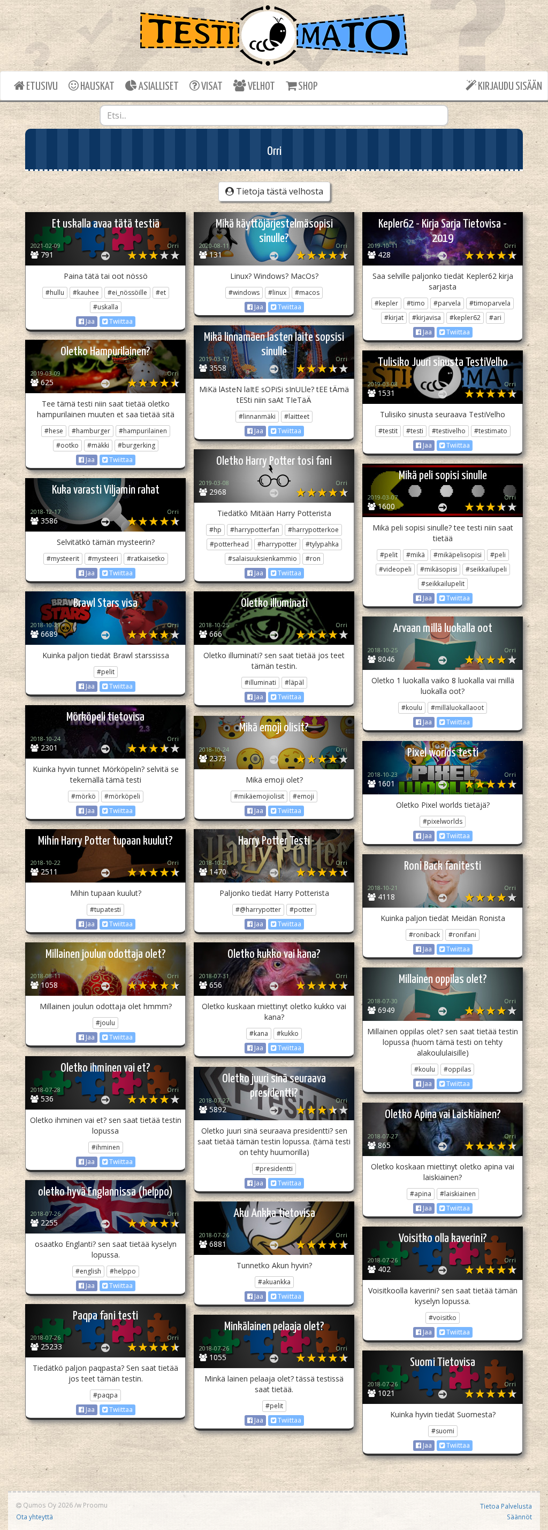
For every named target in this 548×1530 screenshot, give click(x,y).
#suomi (442, 1430)
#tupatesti (105, 909)
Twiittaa (120, 321)
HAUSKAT (97, 86)
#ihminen (106, 1147)
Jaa (89, 321)
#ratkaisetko (146, 558)
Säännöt (519, 1516)
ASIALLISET (158, 86)
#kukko (288, 1033)
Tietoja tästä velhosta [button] (278, 191)
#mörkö (83, 796)
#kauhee (86, 292)
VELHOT (260, 86)
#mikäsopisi (438, 569)
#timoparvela (490, 303)
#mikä (415, 554)
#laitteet (296, 416)
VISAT (211, 86)
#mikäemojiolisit (259, 796)
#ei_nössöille (127, 292)
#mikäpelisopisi (457, 554)
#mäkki (98, 445)
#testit (388, 430)
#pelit (389, 554)
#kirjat (394, 317)
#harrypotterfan (254, 529)
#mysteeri (103, 558)
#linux (277, 292)
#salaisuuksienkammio (262, 558)
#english (88, 1271)
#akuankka (274, 1281)
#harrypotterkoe (313, 529)
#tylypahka (322, 544)
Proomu (95, 1505)
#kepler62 (465, 317)
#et (161, 292)
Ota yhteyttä (34, 1516)
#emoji (303, 796)
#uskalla (105, 306)
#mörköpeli (122, 796)
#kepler (386, 303)
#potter (301, 909)
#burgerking (136, 445)
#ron (313, 558)
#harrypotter (277, 544)
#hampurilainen (143, 430)
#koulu (411, 707)
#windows (244, 292)
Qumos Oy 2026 (47, 1505)
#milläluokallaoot (457, 707)
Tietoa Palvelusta (506, 1506)
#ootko (67, 445)
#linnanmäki (257, 416)
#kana (258, 1033)
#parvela (447, 303)
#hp (215, 529)
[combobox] (274, 115)
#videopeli (395, 569)
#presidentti (274, 1168)
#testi (414, 430)
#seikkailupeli (486, 569)
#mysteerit (63, 558)
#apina (420, 1193)
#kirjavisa (426, 317)
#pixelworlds (442, 821)
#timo (416, 303)
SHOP (306, 86)
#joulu (105, 1022)
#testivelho (449, 430)
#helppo (123, 1271)
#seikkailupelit (443, 583)
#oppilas (457, 1069)
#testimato (490, 430)
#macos (307, 292)
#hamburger (91, 430)
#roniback (424, 934)
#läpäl (294, 682)
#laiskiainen (458, 1193)
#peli (498, 554)
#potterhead (229, 544)
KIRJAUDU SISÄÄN (509, 86)
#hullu (54, 292)
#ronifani (462, 934)
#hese (53, 430)
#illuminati (260, 682)
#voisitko (442, 1317)
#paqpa (105, 1395)
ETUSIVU (41, 86)
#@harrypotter (258, 909)
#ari (495, 317)
